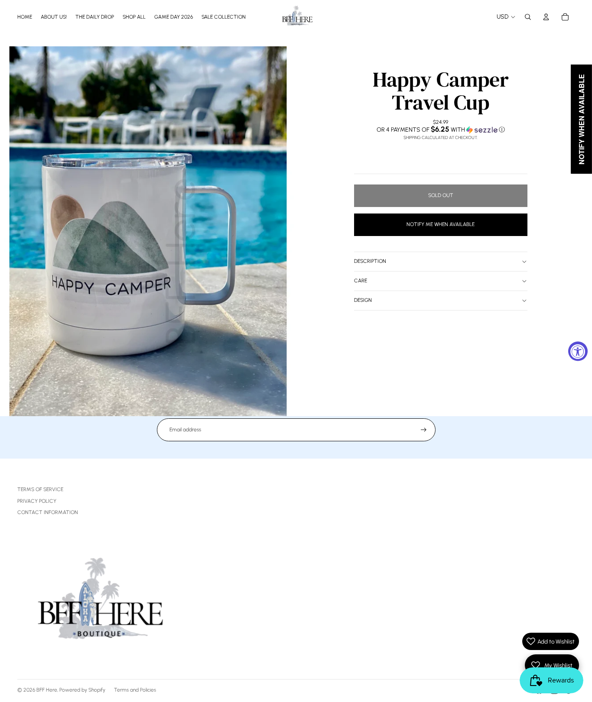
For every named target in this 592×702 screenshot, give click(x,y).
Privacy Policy (36, 501)
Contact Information (47, 512)
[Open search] (527, 16)
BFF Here (46, 690)
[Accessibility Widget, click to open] (578, 351)
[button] (440, 129)
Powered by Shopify (82, 690)
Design (363, 300)
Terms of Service (40, 489)
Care (360, 281)
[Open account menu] (546, 16)
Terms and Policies (135, 690)
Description (370, 261)
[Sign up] (423, 429)
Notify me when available (441, 224)
